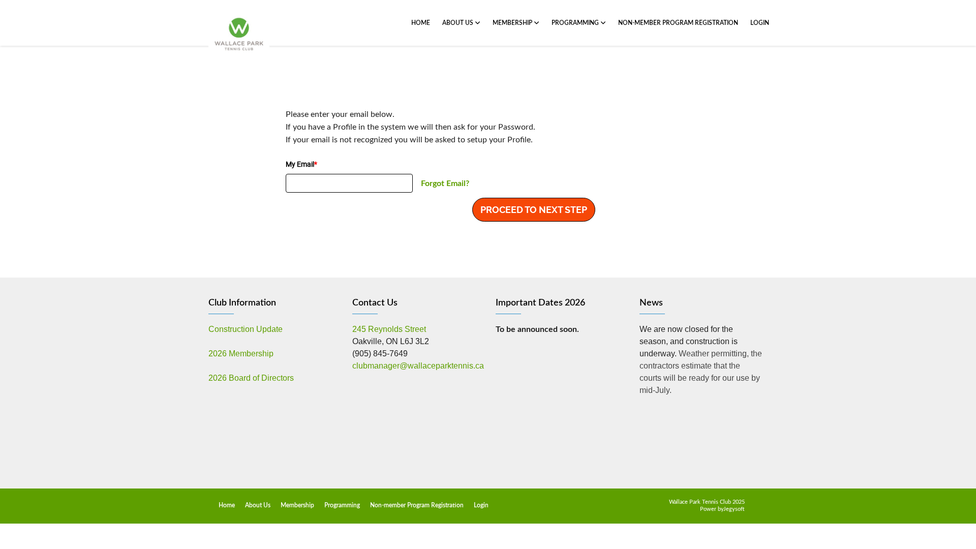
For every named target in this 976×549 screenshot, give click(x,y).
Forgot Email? (445, 183)
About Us (458, 23)
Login (759, 23)
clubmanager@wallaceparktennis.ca (418, 365)
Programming (576, 23)
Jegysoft (734, 509)
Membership (513, 23)
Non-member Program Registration (678, 23)
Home (420, 23)
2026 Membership (240, 353)
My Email (301, 164)
